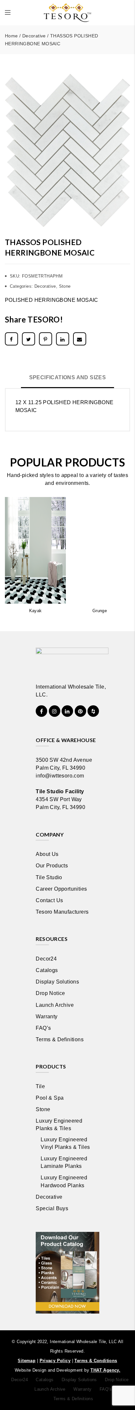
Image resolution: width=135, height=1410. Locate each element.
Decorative (34, 35)
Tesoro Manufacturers (62, 912)
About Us (47, 854)
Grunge (99, 610)
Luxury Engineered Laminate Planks (64, 1162)
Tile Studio (49, 877)
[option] (67, 150)
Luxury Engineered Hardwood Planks (64, 1181)
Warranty (46, 1016)
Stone (65, 286)
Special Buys (52, 1208)
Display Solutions (57, 982)
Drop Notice (50, 993)
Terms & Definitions (60, 1039)
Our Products (52, 865)
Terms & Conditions (95, 1360)
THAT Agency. (105, 1370)
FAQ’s (43, 1028)
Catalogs (47, 970)
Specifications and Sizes (67, 377)
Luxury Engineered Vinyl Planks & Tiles (65, 1143)
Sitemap (26, 1360)
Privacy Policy (55, 1360)
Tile (40, 1086)
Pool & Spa (50, 1098)
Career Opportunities (61, 889)
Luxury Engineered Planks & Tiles (59, 1124)
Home (11, 35)
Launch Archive (55, 1005)
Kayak (35, 610)
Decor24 (46, 959)
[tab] (67, 378)
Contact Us (49, 900)
